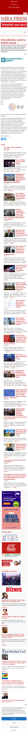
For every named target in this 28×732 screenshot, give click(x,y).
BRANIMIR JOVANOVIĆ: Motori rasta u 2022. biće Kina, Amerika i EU (13, 600)
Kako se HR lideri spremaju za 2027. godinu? (20, 161)
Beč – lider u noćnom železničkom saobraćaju (13, 148)
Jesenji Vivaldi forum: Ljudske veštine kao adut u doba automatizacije (21, 268)
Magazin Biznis (13, 1)
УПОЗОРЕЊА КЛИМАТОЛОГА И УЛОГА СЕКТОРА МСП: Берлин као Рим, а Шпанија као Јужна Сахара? (13, 682)
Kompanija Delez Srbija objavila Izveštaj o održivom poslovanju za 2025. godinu (21, 374)
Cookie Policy (13, 730)
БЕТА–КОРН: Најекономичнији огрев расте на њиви (13, 701)
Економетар (14, 4)
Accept (14, 718)
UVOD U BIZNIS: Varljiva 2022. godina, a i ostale (13, 617)
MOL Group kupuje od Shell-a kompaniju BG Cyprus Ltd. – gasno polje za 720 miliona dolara (21, 286)
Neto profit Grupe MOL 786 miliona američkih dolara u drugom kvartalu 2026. (21, 232)
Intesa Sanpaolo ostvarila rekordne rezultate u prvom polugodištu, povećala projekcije (21, 321)
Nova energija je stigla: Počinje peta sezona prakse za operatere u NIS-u (21, 196)
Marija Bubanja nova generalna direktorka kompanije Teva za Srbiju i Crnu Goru (21, 446)
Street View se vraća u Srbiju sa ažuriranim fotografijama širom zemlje (21, 432)
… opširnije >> (17, 157)
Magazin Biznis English (14, 7)
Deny (14, 723)
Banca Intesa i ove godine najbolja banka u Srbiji (21, 356)
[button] (26, 705)
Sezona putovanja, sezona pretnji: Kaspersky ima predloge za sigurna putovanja (21, 304)
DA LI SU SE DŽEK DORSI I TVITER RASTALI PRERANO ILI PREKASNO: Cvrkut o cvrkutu (13, 635)
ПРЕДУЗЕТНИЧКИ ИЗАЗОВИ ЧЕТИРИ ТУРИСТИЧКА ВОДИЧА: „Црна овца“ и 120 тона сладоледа (14, 662)
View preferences (14, 727)
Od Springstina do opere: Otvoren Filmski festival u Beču (15, 460)
